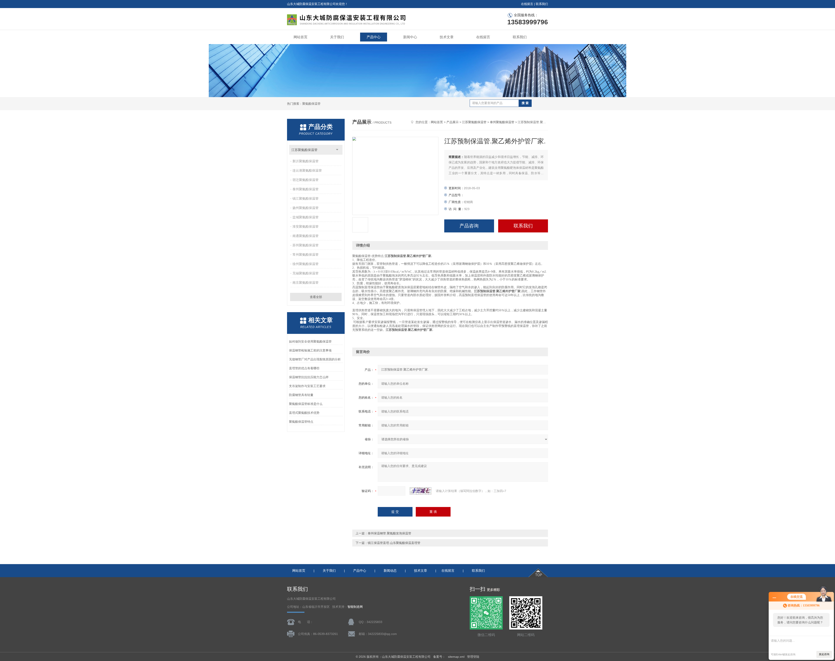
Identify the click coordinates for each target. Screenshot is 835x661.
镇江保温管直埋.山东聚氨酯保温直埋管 (394, 543)
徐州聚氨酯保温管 (305, 264)
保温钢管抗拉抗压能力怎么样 (309, 377)
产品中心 (374, 37)
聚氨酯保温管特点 (301, 421)
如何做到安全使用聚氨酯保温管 (310, 341)
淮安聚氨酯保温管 (305, 226)
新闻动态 (390, 570)
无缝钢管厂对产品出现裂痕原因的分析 (315, 359)
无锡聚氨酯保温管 (305, 273)
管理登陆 (473, 656)
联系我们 (542, 4)
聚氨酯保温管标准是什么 (305, 404)
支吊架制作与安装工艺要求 (307, 386)
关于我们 (337, 37)
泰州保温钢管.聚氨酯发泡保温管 (389, 533)
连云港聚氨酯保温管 (307, 170)
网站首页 (300, 37)
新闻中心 (410, 37)
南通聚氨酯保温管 (305, 236)
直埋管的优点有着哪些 (304, 368)
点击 (337, 150)
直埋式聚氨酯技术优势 (304, 412)
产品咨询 (469, 226)
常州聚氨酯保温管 (305, 254)
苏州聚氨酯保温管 (305, 245)
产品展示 (452, 122)
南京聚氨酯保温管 (305, 282)
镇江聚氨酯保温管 (305, 198)
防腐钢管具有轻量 (301, 395)
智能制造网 (355, 606)
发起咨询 (824, 654)
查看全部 (316, 297)
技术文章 (447, 37)
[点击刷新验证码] (420, 491)
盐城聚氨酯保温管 (305, 217)
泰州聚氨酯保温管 (305, 189)
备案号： (439, 656)
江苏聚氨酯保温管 (304, 150)
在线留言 (527, 4)
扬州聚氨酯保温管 (305, 208)
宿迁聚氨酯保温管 (305, 180)
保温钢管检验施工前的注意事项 (310, 350)
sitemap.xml (456, 656)
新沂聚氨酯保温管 (305, 161)
